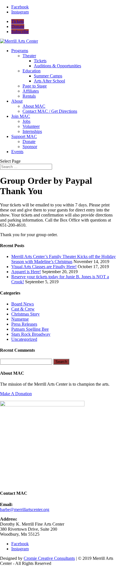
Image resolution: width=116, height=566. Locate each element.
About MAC (34, 106)
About (17, 101)
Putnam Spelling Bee (30, 329)
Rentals (29, 96)
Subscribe (20, 31)
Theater (29, 55)
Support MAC (24, 136)
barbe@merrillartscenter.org (24, 509)
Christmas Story (25, 314)
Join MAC (20, 116)
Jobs (26, 121)
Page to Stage (35, 86)
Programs (19, 50)
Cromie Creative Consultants (49, 558)
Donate (17, 26)
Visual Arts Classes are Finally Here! (44, 266)
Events (17, 151)
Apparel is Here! (26, 271)
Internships (32, 131)
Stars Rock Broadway (30, 334)
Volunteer (31, 126)
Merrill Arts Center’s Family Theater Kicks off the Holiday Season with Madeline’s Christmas (63, 259)
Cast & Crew (23, 309)
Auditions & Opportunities (57, 65)
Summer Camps (48, 75)
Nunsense (20, 319)
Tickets (17, 21)
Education (32, 70)
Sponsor (30, 146)
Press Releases (24, 324)
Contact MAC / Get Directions (50, 111)
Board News (22, 304)
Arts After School (49, 81)
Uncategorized (24, 339)
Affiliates (31, 91)
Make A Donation (16, 393)
